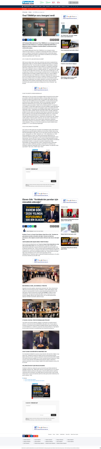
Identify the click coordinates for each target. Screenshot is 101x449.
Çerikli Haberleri (26, 443)
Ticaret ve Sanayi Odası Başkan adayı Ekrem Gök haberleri (34, 380)
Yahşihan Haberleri (49, 439)
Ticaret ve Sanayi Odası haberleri (30, 379)
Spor (68, 6)
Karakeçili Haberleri (49, 441)
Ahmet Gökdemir (30, 231)
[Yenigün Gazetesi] (28, 2)
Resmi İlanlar (27, 6)
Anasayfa (50, 434)
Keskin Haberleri (38, 439)
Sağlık (52, 6)
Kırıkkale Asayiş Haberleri (39, 443)
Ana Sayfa (25, 12)
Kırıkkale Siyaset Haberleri (50, 443)
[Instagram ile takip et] (34, 436)
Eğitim (44, 6)
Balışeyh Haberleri (60, 439)
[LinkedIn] (31, 40)
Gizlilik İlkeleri (62, 434)
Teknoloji (63, 6)
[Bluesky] (28, 40)
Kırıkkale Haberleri (26, 439)
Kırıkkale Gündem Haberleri (61, 443)
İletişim (57, 434)
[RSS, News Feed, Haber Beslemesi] (37, 436)
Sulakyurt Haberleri (26, 441)
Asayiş (32, 6)
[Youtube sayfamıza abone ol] (29, 436)
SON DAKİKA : (24, 8)
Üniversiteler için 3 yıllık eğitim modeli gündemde (37, 8)
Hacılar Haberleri (71, 441)
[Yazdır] (51, 40)
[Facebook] (23, 40)
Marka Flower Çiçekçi (74, 434)
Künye (54, 434)
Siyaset (40, 6)
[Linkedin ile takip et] (31, 436)
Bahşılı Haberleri (71, 439)
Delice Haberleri (59, 441)
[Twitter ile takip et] (75, 6)
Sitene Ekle (68, 434)
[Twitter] (26, 40)
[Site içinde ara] (77, 6)
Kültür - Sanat (57, 6)
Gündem (36, 6)
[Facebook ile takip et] (73, 6)
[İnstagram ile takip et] (71, 6)
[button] (53, 40)
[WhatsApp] (33, 40)
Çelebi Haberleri (37, 441)
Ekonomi (48, 6)
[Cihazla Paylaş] (35, 40)
